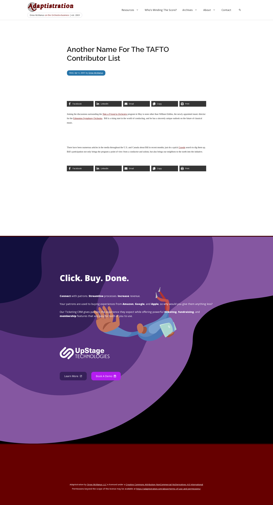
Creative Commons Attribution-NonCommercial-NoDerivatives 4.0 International (164, 484)
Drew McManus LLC (96, 484)
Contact (226, 10)
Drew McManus (95, 72)
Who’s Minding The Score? (161, 10)
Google (182, 147)
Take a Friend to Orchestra (115, 114)
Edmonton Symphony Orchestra (87, 118)
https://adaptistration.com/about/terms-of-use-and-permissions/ (168, 488)
